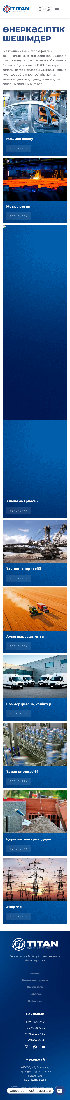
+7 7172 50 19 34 (35, 1028)
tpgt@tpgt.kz (35, 1039)
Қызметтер (35, 987)
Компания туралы (35, 980)
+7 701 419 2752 (35, 1022)
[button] (65, 9)
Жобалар (35, 994)
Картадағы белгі (35, 1079)
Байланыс (35, 1001)
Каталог (35, 973)
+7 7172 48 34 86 (35, 1033)
